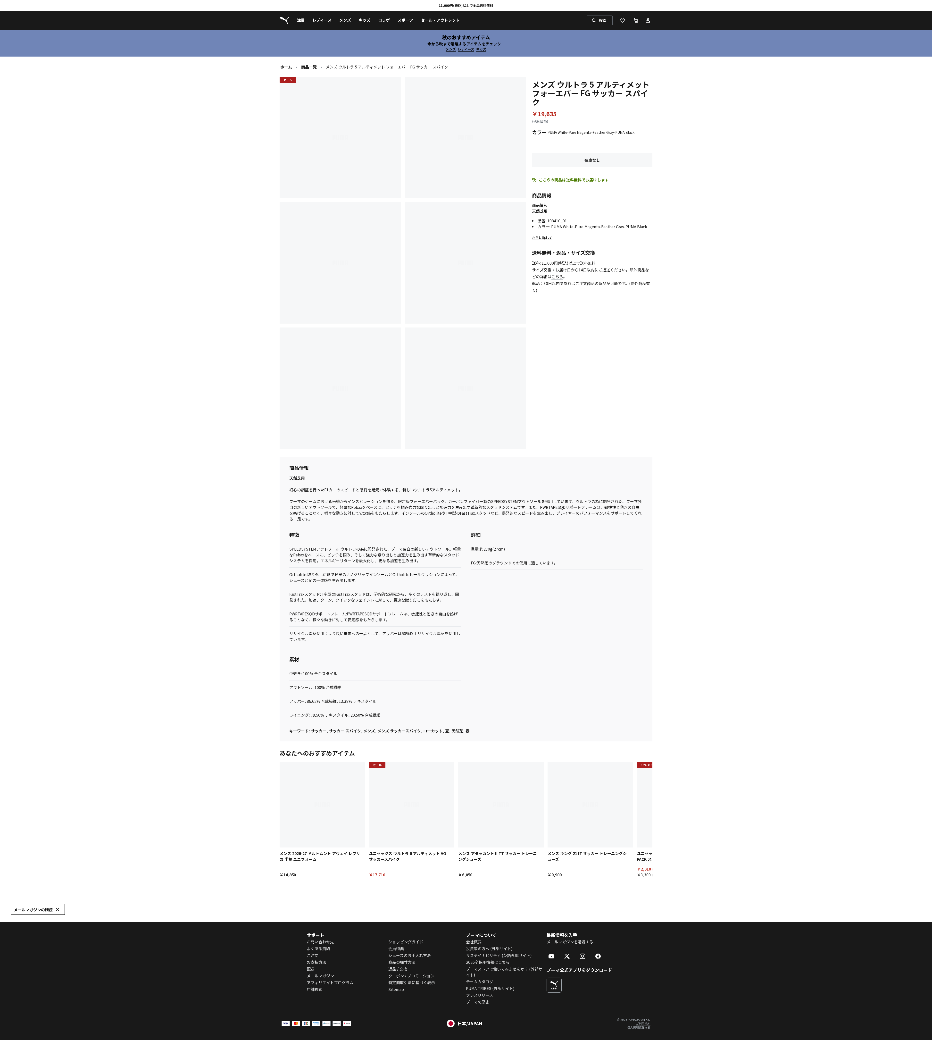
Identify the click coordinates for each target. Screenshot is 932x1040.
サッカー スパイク (345, 731)
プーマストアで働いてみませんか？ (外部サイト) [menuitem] (504, 972)
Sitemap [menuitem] (396, 989)
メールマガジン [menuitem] (320, 976)
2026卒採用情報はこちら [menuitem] (488, 962)
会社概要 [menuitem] (474, 942)
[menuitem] (301, 20)
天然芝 (457, 731)
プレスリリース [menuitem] (479, 995)
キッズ (481, 49)
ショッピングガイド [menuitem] (405, 942)
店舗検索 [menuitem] (314, 989)
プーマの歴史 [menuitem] (477, 1002)
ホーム (286, 67)
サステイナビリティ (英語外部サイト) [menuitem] (499, 955)
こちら (557, 276)
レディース (466, 49)
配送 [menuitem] (311, 969)
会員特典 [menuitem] (396, 948)
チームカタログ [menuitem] (479, 981)
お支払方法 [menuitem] (316, 962)
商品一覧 (309, 67)
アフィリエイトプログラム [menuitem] (330, 982)
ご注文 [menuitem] (312, 955)
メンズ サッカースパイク (399, 731)
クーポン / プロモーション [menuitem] (411, 976)
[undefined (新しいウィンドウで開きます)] (554, 985)
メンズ (451, 49)
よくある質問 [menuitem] (318, 948)
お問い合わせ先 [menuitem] (320, 942)
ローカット (433, 731)
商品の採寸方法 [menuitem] (402, 962)
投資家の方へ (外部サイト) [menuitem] (489, 948)
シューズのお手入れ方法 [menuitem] (409, 955)
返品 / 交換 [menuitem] (397, 969)
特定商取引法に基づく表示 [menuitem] (411, 982)
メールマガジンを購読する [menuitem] (570, 942)
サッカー (318, 731)
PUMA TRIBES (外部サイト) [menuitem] (490, 988)
